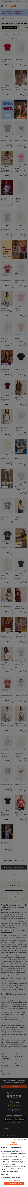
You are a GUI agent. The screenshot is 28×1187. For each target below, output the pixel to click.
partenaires (6, 1161)
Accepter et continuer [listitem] (14, 1184)
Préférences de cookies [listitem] (14, 1180)
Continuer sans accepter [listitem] (19, 1139)
